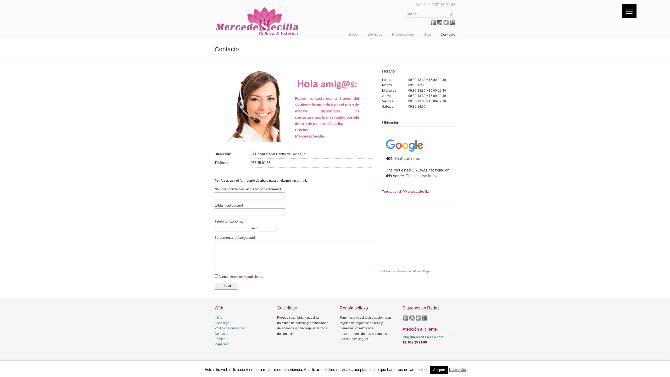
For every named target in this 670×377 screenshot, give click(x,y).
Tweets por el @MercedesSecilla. (405, 191)
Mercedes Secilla (258, 19)
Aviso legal (222, 323)
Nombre (221, 189)
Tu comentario (226, 238)
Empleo (220, 339)
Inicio (218, 317)
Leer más (457, 369)
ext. (255, 228)
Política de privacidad (230, 328)
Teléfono (221, 221)
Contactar (221, 334)
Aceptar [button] (439, 370)
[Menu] (629, 11)
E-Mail (220, 205)
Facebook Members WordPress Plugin (407, 271)
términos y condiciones (246, 277)
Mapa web (222, 344)
